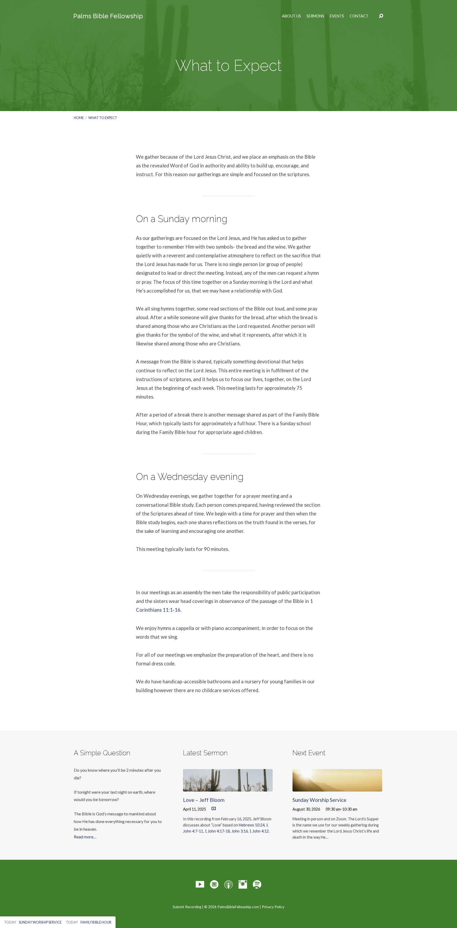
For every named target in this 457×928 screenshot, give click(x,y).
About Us (291, 16)
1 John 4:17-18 (217, 831)
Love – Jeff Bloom (204, 800)
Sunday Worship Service (319, 800)
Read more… (85, 836)
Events (337, 16)
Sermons (315, 16)
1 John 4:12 (259, 831)
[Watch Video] (214, 809)
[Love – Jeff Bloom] (228, 787)
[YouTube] (200, 884)
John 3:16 (239, 831)
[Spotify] (257, 884)
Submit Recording (187, 907)
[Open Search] (381, 16)
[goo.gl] (214, 884)
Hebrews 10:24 (251, 825)
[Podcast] (228, 884)
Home (79, 118)
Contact (359, 16)
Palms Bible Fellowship (108, 16)
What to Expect (102, 118)
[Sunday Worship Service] (337, 787)
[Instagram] (243, 884)
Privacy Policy (273, 907)
